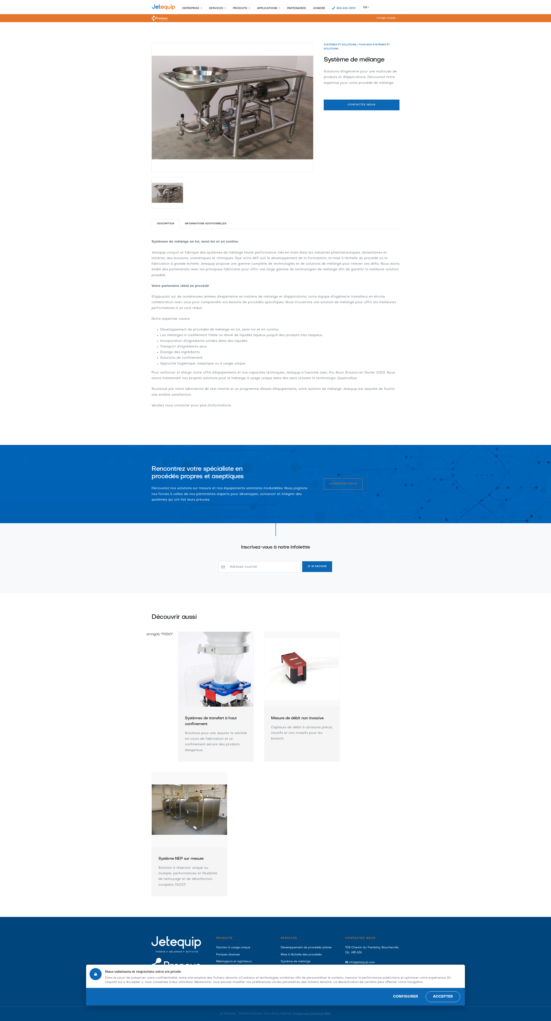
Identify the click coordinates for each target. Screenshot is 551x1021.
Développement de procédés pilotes (306, 947)
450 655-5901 (346, 8)
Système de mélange (295, 961)
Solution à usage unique (233, 947)
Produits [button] (240, 8)
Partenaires (296, 8)
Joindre (319, 8)
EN (365, 7)
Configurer (405, 996)
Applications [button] (267, 8)
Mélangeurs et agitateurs (234, 961)
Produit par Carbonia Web (312, 1013)
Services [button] (216, 8)
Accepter (443, 996)
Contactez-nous (362, 105)
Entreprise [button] (191, 8)
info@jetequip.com (362, 962)
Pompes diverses (228, 954)
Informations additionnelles (206, 224)
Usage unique (386, 18)
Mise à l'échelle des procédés (301, 954)
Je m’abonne (317, 566)
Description (165, 224)
